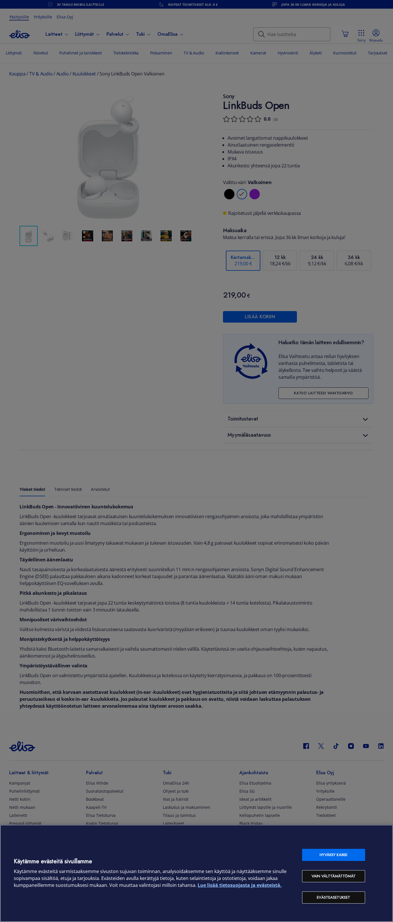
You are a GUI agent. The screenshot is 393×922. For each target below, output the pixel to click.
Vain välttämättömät (334, 876)
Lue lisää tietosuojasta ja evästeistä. (240, 885)
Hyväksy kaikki (333, 854)
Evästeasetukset (333, 897)
